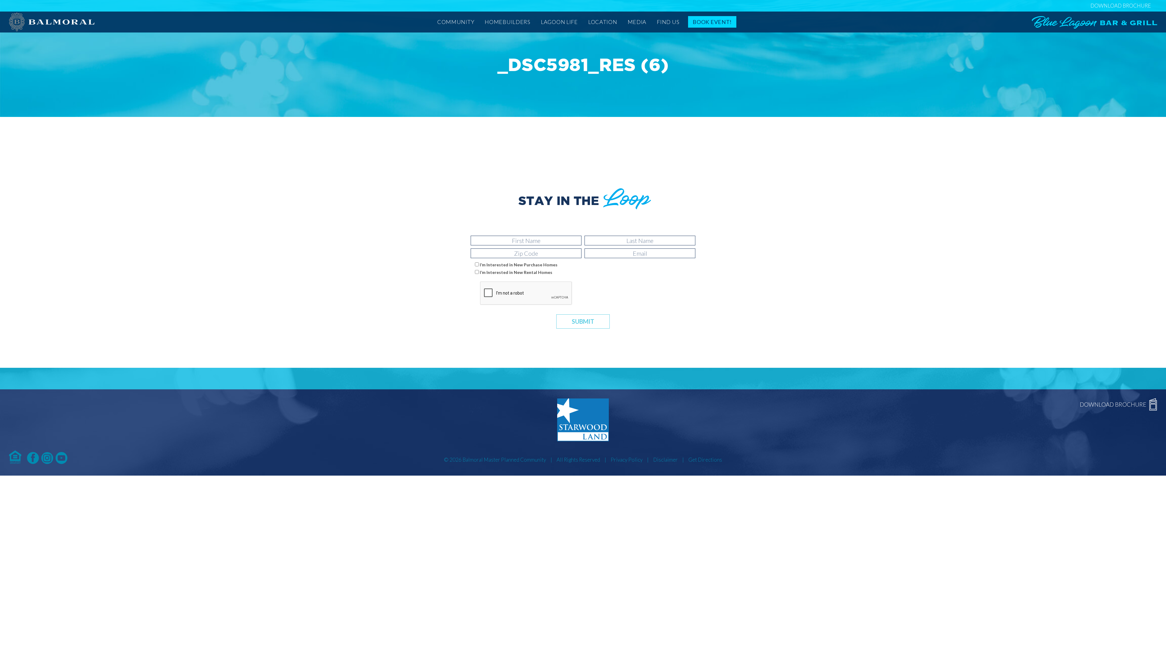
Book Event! (712, 22)
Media (637, 22)
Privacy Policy (627, 459)
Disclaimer (665, 459)
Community (455, 22)
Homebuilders (507, 22)
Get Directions (705, 459)
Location (602, 22)
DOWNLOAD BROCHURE (1120, 5)
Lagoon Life (559, 22)
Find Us (668, 22)
